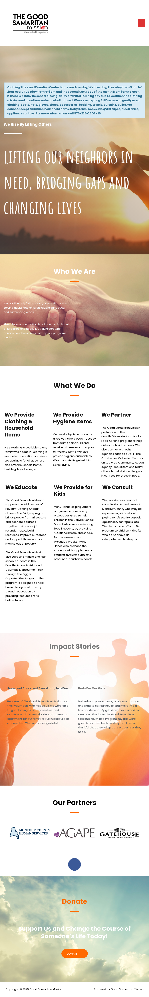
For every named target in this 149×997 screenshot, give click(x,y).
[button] (5, 833)
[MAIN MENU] (142, 23)
